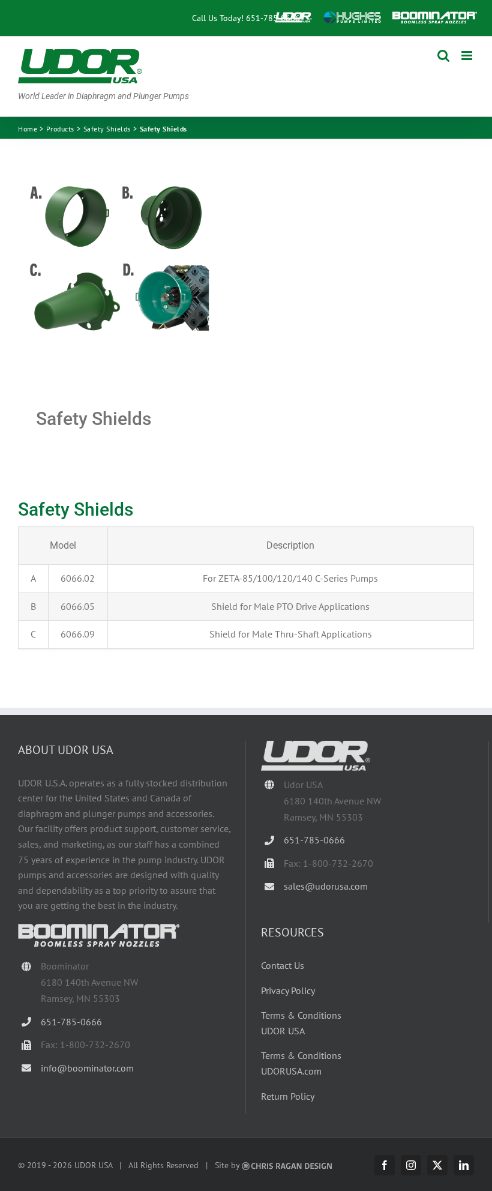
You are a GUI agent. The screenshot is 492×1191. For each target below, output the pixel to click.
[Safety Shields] (127, 273)
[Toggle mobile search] (443, 55)
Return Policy (287, 1096)
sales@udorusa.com (326, 886)
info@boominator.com (87, 1068)
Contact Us (282, 965)
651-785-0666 (273, 17)
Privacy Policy (288, 990)
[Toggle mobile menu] (467, 55)
